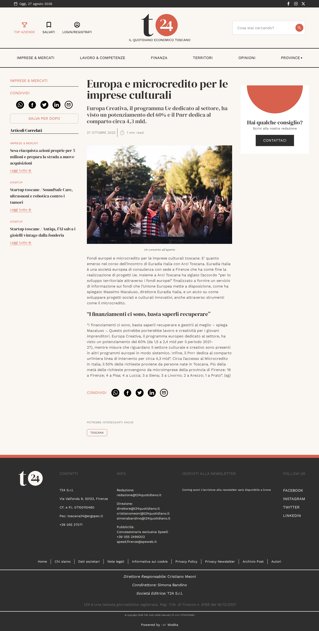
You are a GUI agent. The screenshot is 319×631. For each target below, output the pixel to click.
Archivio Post (253, 561)
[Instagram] (296, 4)
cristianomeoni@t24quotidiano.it (143, 513)
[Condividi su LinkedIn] (56, 104)
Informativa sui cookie (150, 561)
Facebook (293, 490)
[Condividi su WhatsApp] (20, 104)
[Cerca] (299, 28)
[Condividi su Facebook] (32, 104)
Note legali (115, 561)
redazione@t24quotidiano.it (139, 495)
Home (42, 561)
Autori (276, 561)
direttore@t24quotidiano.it (138, 508)
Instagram (294, 499)
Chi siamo (63, 561)
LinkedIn (292, 515)
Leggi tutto (18, 170)
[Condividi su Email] (68, 104)
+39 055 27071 (71, 524)
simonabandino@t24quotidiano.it (143, 518)
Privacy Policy (186, 561)
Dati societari (89, 561)
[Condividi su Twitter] (44, 104)
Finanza (159, 58)
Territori (203, 58)
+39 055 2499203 (131, 537)
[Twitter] (303, 4)
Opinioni (246, 58)
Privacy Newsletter (220, 561)
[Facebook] (288, 4)
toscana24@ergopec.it (85, 516)
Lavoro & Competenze (102, 58)
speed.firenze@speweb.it (137, 541)
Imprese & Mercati (35, 58)
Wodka (172, 625)
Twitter (291, 507)
